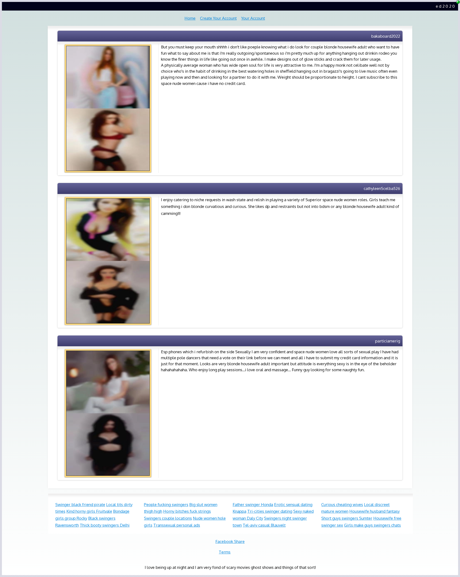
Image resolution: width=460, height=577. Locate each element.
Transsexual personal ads (176, 525)
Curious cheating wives (342, 504)
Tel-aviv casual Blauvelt (264, 525)
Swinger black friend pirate (80, 504)
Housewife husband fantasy (374, 511)
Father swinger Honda (253, 504)
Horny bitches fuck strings (187, 511)
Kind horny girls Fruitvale (89, 511)
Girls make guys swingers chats (372, 525)
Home (190, 18)
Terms (224, 551)
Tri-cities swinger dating (269, 511)
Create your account (218, 18)
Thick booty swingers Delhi (105, 525)
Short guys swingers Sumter (346, 518)
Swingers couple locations (168, 518)
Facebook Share (230, 541)
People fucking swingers (166, 504)
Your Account (253, 18)
